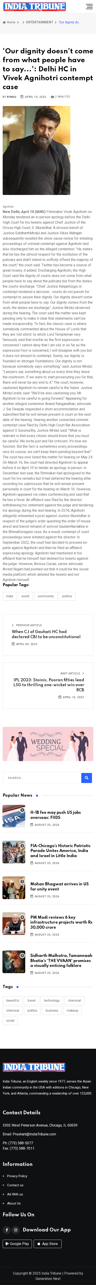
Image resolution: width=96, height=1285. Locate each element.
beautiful (12, 1000)
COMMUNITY (46, 596)
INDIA (9, 596)
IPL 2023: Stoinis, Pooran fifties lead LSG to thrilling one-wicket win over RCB (48, 685)
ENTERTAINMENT (39, 22)
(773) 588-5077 (20, 1143)
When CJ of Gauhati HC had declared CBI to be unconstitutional (46, 634)
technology (52, 1000)
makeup (72, 1010)
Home (10, 22)
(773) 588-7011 (22, 1148)
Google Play (19, 1244)
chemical (74, 1000)
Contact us (15, 1185)
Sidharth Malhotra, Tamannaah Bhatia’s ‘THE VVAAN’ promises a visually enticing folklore (61, 961)
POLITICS (67, 596)
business (52, 1010)
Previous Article (28, 625)
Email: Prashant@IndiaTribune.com (29, 1134)
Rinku (11, 96)
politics (32, 1010)
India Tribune (51, 1273)
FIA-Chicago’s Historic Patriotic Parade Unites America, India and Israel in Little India (60, 851)
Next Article (71, 673)
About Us (14, 1203)
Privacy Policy (17, 1176)
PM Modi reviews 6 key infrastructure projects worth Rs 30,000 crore (61, 923)
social (10, 1020)
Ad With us (15, 1194)
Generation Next (48, 1279)
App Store (49, 1244)
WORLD (25, 596)
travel (31, 1000)
